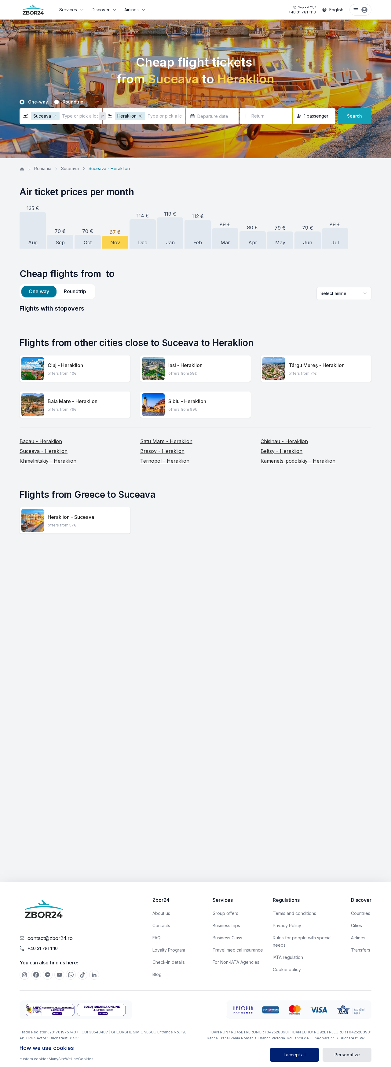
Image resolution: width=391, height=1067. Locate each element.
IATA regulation (288, 957)
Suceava (70, 168)
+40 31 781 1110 (302, 9)
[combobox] (343, 293)
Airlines (131, 9)
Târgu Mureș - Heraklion (317, 365)
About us (161, 913)
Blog (157, 974)
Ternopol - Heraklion (164, 461)
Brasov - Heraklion (162, 451)
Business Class (227, 937)
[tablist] (57, 291)
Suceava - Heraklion (44, 451)
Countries (360, 913)
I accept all (294, 1054)
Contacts (161, 925)
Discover (101, 9)
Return (258, 115)
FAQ (156, 937)
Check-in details (168, 962)
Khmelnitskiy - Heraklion (48, 461)
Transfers (360, 949)
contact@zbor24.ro (50, 938)
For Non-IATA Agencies (236, 962)
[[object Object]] (24, 975)
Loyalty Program (168, 949)
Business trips (226, 925)
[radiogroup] (195, 102)
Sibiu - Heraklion (187, 401)
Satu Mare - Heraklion (166, 441)
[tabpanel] (195, 308)
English (336, 9)
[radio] (22, 102)
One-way (38, 102)
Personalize (347, 1054)
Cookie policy (287, 969)
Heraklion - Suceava (71, 517)
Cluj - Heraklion (65, 365)
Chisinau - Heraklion (284, 441)
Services (68, 9)
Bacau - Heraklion (41, 441)
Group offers (225, 913)
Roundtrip (73, 102)
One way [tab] (39, 291)
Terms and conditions (294, 913)
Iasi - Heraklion (185, 365)
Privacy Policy (287, 925)
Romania (42, 168)
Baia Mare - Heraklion (72, 401)
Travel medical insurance (238, 949)
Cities (356, 925)
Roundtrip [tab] (75, 291)
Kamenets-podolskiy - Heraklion (298, 461)
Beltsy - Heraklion (281, 451)
